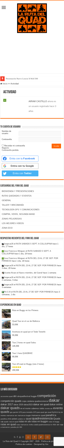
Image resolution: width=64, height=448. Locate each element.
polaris (15, 419)
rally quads (4, 422)
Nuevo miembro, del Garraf (30, 273)
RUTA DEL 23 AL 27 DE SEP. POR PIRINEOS (36, 265)
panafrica (51, 415)
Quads (56, 418)
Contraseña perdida (10, 150)
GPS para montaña (25, 412)
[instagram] (23, 437)
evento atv (49, 408)
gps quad (48, 412)
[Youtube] (20, 437)
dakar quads (10, 408)
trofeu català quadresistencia (39, 425)
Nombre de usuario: (6, 132)
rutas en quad (8, 424)
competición (46, 396)
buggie (34, 396)
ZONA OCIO (7, 228)
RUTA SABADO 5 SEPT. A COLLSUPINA (34, 244)
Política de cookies (24, 444)
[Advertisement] (32, 55)
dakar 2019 (18, 404)
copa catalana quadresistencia (35, 401)
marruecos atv (12, 415)
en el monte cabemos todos (32, 408)
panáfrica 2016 (6, 419)
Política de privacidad (50, 441)
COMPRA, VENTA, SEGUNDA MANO (18, 214)
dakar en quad (41, 404)
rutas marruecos (22, 425)
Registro (5, 148)
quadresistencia (42, 418)
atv (15, 396)
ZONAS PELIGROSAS (12, 219)
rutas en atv (25, 421)
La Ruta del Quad (10, 441)
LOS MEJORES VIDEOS (13, 223)
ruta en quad (13, 422)
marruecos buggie (24, 415)
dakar (54, 400)
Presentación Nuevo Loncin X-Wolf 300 (22, 79)
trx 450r (53, 425)
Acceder (56, 146)
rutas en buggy (54, 422)
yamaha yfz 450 (16, 427)
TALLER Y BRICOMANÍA (13, 205)
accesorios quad (7, 396)
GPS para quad (38, 412)
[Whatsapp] (28, 437)
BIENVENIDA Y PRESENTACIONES (18, 191)
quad (28, 418)
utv (58, 424)
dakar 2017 (7, 404)
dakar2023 (28, 404)
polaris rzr (21, 419)
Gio (46, 444)
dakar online (56, 404)
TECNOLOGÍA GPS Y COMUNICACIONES (20, 209)
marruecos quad (38, 415)
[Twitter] (41, 437)
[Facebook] (17, 437)
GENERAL (6, 200)
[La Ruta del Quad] (32, 17)
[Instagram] (47, 437)
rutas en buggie (40, 421)
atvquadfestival (23, 396)
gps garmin (14, 412)
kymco (55, 412)
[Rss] (15, 437)
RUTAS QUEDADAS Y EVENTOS (17, 196)
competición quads (11, 400)
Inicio (4, 84)
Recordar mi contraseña (14, 146)
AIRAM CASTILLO (38, 101)
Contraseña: (7, 139)
